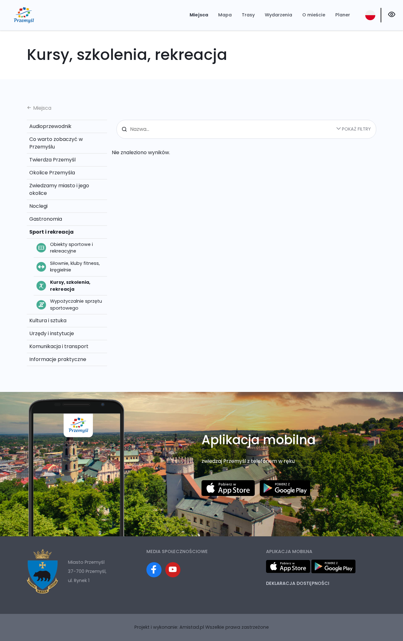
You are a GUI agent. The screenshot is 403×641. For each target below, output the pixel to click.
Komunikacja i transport (58, 346)
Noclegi (38, 206)
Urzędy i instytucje (51, 333)
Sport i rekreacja (51, 232)
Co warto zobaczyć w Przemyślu (56, 143)
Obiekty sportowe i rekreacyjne (71, 247)
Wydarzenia (278, 15)
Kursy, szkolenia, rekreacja (70, 285)
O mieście (313, 15)
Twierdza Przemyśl (52, 159)
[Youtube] (172, 569)
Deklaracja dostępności (297, 583)
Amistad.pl (191, 627)
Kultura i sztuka (47, 320)
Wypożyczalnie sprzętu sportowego (76, 304)
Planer (342, 15)
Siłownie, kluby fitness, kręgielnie (75, 266)
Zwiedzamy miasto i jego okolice (59, 189)
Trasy (248, 15)
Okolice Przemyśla (52, 172)
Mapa (225, 15)
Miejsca (199, 15)
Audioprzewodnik (50, 126)
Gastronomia (45, 219)
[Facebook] (154, 569)
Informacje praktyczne (57, 359)
